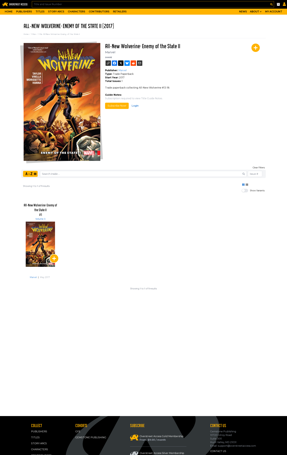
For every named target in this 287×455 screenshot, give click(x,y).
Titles (40, 11)
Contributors (99, 11)
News (243, 11)
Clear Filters (259, 167)
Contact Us (218, 451)
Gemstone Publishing (90, 437)
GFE (77, 431)
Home (9, 11)
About (254, 11)
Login (135, 105)
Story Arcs (56, 11)
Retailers (120, 11)
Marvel (110, 52)
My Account (273, 11)
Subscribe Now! (117, 105)
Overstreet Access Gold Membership (161, 436)
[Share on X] (120, 63)
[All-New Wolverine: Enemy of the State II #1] (40, 244)
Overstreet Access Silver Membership (162, 453)
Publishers (24, 11)
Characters (76, 11)
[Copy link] (108, 63)
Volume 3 (40, 219)
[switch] (245, 190)
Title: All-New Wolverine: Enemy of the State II (59, 34)
